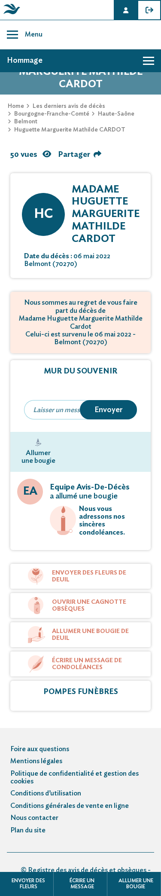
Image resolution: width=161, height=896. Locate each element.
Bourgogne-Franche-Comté (51, 114)
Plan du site (28, 830)
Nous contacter (34, 817)
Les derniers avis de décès (69, 106)
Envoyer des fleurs (28, 883)
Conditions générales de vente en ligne (69, 805)
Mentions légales (36, 761)
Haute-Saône (116, 114)
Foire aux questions (39, 749)
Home (16, 106)
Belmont (25, 122)
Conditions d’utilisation (45, 793)
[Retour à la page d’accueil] (10, 14)
